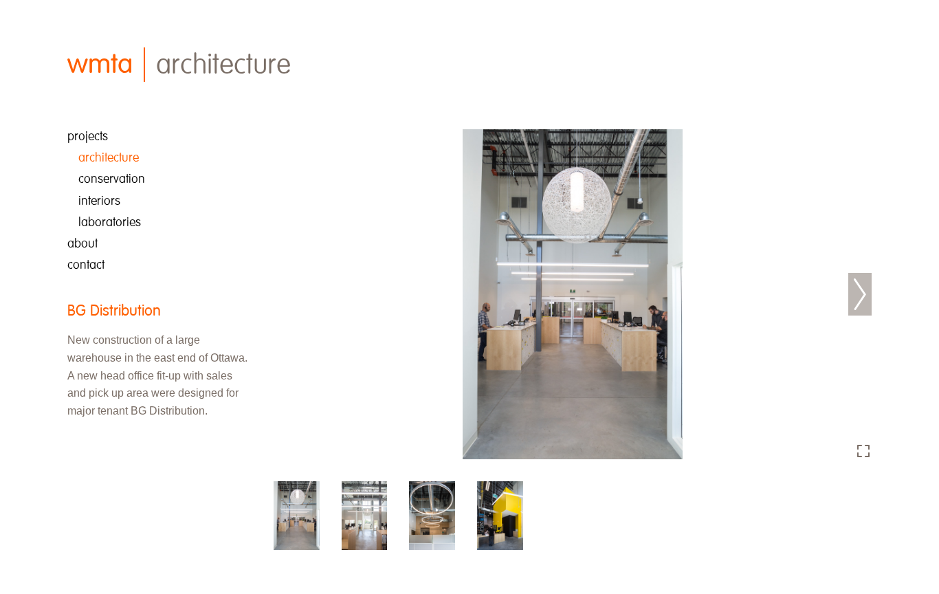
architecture (108, 158)
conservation (111, 179)
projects (87, 136)
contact (85, 265)
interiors (99, 201)
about (82, 243)
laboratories (109, 222)
